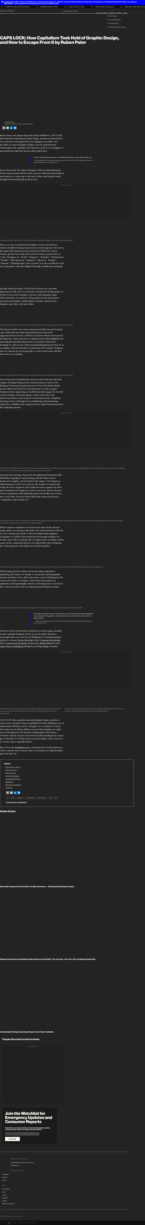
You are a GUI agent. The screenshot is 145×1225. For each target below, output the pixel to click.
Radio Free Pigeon (102, 13)
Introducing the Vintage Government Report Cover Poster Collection (27, 1032)
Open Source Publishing (11, 646)
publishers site (22, 747)
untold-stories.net (11, 770)
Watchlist (5, 1198)
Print (56, 798)
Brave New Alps (25, 640)
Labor (50, 798)
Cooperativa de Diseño (16, 643)
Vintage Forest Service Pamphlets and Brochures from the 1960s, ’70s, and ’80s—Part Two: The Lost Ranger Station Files (47, 959)
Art (8, 798)
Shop (4, 1192)
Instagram (5, 1174)
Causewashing (30, 798)
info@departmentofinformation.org (22, 1162)
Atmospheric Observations (117, 27)
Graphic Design (41, 798)
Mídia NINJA (46, 643)
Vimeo (4, 1180)
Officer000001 (10, 122)
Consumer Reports (114, 20)
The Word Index (113, 23)
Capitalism (20, 798)
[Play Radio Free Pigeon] (9, 1222)
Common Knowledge (50, 640)
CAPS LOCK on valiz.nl (12, 767)
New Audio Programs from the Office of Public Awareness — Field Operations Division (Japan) (37, 886)
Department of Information (7, 10)
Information (111, 13)
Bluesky (4, 1177)
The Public (43, 646)
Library (125, 13)
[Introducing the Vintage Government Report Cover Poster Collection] (62, 995)
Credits (4, 1201)
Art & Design (112, 16)
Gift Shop (118, 13)
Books (13, 798)
